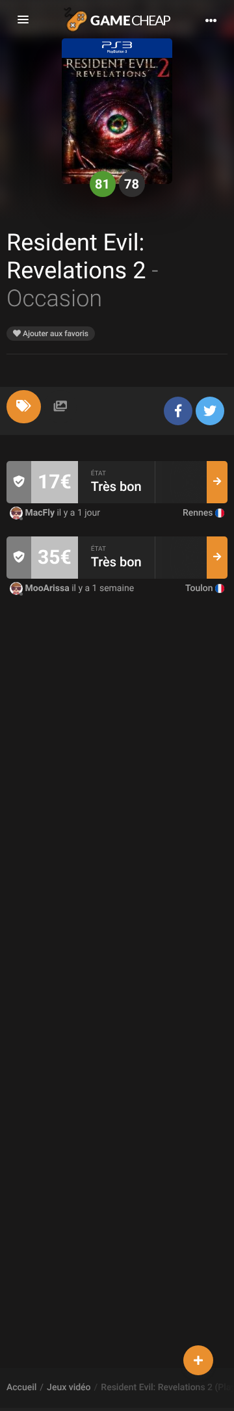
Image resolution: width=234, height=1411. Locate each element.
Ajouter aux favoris (54, 333)
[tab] (23, 406)
